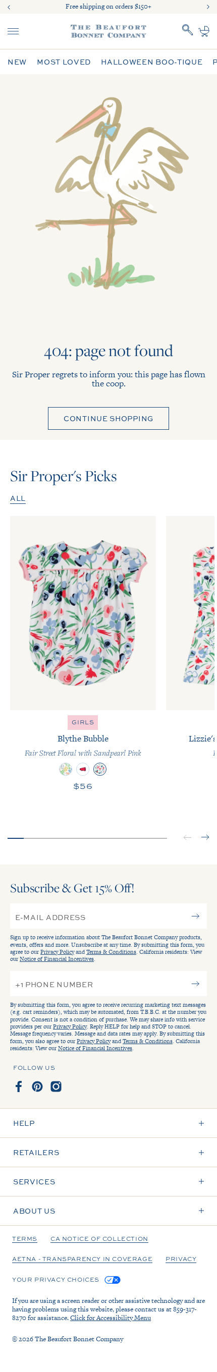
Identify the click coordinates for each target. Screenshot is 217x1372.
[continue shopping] (108, 207)
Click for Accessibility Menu (110, 1318)
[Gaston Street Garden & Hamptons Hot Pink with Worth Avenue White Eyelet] (65, 769)
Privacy (181, 1259)
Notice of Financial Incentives (57, 959)
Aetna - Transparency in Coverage (82, 1259)
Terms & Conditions (111, 952)
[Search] (187, 31)
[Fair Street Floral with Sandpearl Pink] (99, 769)
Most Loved (64, 62)
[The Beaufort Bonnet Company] (108, 31)
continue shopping (108, 418)
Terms (24, 1239)
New (17, 62)
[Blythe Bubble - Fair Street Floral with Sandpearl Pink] (83, 613)
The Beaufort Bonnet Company (79, 1339)
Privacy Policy (57, 952)
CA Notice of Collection (99, 1239)
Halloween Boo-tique (151, 62)
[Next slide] (208, 7)
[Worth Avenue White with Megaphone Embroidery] (82, 769)
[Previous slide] (9, 7)
